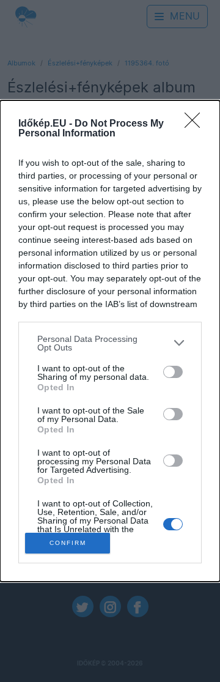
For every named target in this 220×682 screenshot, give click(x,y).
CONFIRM (68, 542)
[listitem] (110, 343)
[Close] (196, 124)
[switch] (173, 372)
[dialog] (110, 341)
